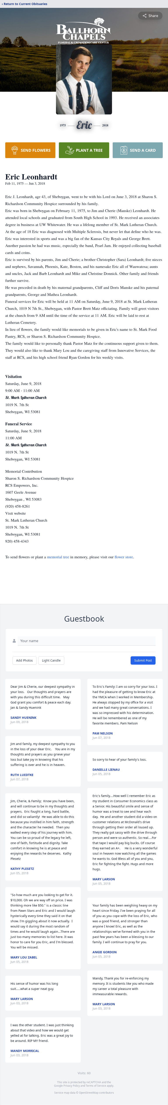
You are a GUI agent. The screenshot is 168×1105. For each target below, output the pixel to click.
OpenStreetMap (88, 1093)
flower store (124, 556)
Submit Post (143, 660)
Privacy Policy (71, 1086)
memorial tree (58, 556)
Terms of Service (96, 1086)
